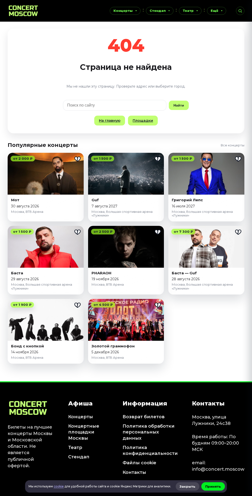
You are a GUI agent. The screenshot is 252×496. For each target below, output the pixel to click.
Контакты (134, 472)
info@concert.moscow (218, 469)
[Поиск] (240, 11)
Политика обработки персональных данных (148, 432)
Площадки (143, 120)
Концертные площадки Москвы (83, 432)
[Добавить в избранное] (77, 159)
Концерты (123, 11)
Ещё (214, 11)
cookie (59, 486)
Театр (188, 11)
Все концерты (232, 145)
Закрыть (187, 486)
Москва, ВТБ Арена (27, 212)
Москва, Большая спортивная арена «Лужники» (122, 213)
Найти (178, 105)
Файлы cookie (139, 462)
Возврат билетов (144, 416)
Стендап (158, 11)
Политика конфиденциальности (150, 450)
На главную (109, 120)
